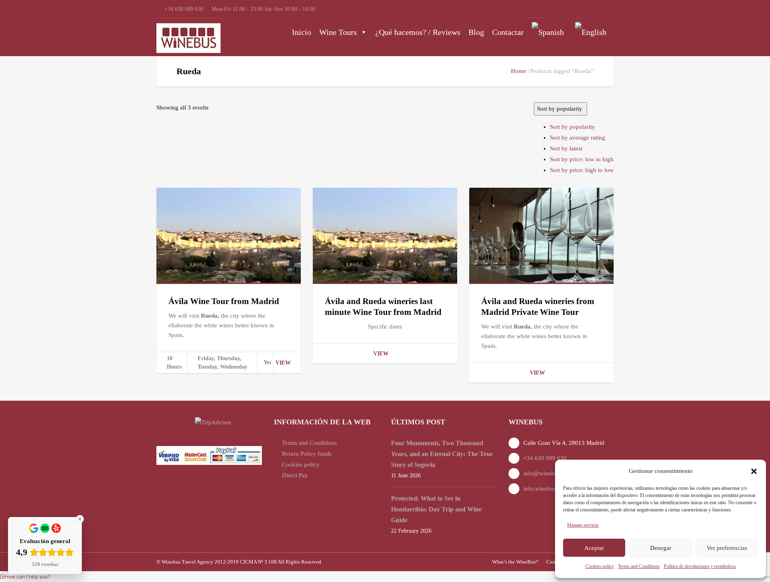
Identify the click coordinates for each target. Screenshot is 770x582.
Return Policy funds (307, 453)
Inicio (301, 32)
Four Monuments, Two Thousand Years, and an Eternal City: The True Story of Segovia (442, 454)
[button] (754, 471)
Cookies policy (600, 566)
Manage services (583, 525)
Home (518, 71)
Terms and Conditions (639, 566)
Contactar (508, 32)
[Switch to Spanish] (549, 32)
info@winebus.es (545, 473)
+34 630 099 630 (545, 458)
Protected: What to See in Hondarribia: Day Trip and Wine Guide (436, 509)
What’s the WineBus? (515, 562)
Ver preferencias (727, 548)
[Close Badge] (80, 519)
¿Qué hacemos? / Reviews (417, 32)
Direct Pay (295, 475)
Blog (476, 32)
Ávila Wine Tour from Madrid (223, 301)
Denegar (660, 548)
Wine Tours (338, 32)
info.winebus (539, 488)
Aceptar (594, 548)
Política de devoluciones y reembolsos (700, 566)
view (283, 363)
